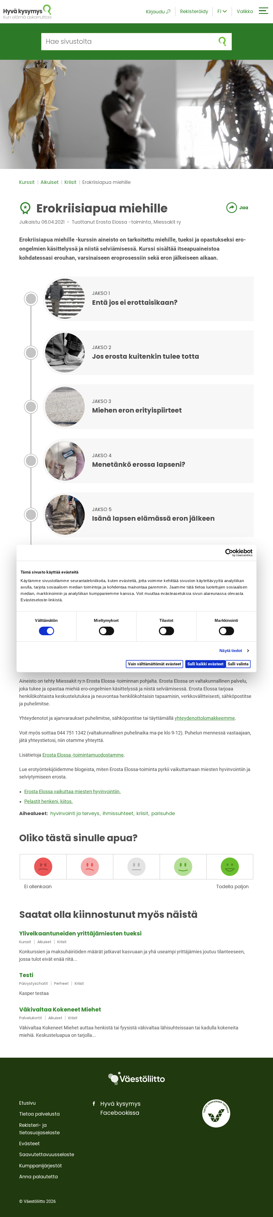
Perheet (61, 983)
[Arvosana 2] (89, 866)
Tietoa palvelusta (39, 1114)
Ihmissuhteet (119, 813)
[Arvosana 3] (136, 866)
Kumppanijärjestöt (40, 1166)
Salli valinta (238, 664)
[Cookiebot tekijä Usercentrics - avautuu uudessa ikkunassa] (229, 553)
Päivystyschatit (33, 983)
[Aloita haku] (222, 41)
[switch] (106, 631)
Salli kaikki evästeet (205, 664)
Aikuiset (50, 182)
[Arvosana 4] (183, 866)
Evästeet (29, 1143)
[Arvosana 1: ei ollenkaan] (43, 866)
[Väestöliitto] (136, 1078)
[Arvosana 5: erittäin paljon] (229, 866)
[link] (136, 947)
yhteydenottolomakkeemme (205, 718)
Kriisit (71, 182)
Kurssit (27, 182)
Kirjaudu (155, 12)
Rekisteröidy (194, 11)
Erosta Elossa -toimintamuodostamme (83, 755)
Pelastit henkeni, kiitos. (48, 801)
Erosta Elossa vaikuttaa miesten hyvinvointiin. (72, 791)
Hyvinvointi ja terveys (75, 813)
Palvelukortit (30, 1018)
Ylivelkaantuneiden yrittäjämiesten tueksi (80, 933)
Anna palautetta (38, 1176)
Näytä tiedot (230, 650)
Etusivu (27, 1103)
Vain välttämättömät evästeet (154, 664)
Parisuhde (163, 813)
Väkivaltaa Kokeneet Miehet (60, 1009)
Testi (26, 975)
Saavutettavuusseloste (46, 1154)
